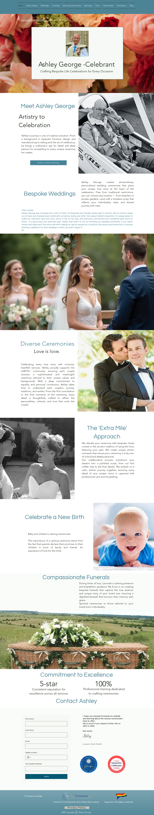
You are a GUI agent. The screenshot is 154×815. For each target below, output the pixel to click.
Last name (29, 730)
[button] (122, 6)
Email (27, 741)
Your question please (33, 764)
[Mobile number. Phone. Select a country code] (29, 757)
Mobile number (31, 752)
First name (29, 719)
